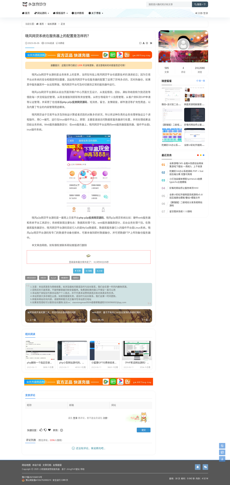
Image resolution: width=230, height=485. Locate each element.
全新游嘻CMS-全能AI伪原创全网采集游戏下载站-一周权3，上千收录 (186, 165)
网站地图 (26, 464)
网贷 (43, 278)
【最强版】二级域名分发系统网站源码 (180, 124)
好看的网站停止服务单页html (198, 124)
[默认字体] (144, 43)
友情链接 (57, 464)
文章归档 (47, 464)
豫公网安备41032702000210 (38, 480)
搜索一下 (201, 4)
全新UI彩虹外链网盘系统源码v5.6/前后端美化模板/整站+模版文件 (186, 196)
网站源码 (42, 13)
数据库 (64, 278)
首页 (27, 13)
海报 (90, 271)
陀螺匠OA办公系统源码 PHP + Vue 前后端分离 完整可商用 (186, 173)
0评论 (61, 43)
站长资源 (52, 23)
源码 (75, 278)
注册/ (200, 13)
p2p (53, 278)
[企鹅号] (197, 467)
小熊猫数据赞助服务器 (49, 469)
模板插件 (60, 13)
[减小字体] (140, 43)
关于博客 (96, 13)
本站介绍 (36, 464)
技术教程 (79, 13)
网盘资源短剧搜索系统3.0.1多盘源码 (202, 104)
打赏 (79, 271)
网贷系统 (31, 278)
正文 (63, 23)
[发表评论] (222, 452)
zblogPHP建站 (73, 469)
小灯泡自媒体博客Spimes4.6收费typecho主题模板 (185, 180)
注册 (105, 417)
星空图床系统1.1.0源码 (180, 211)
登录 (205, 13)
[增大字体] (147, 43)
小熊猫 (183, 53)
